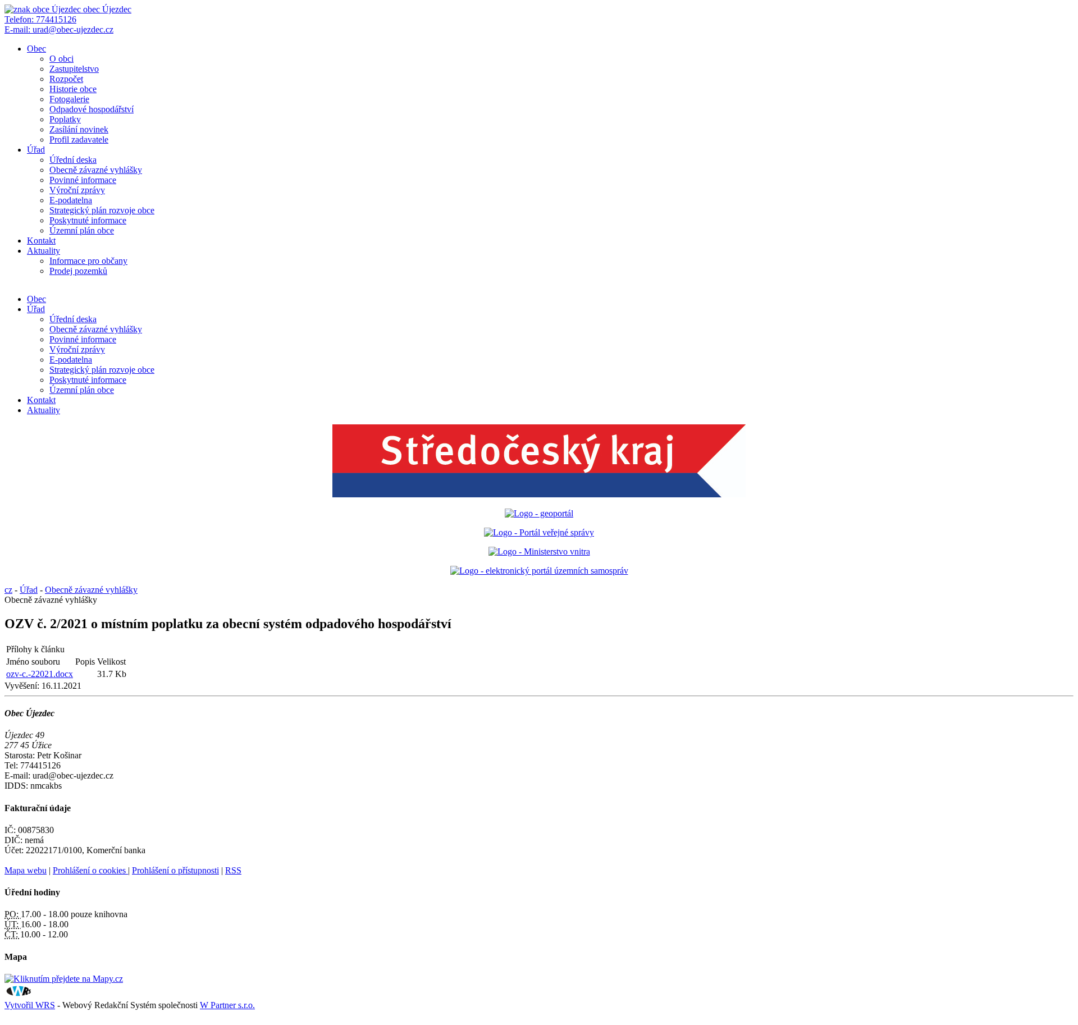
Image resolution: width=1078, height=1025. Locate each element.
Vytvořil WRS (29, 1005)
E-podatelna (70, 200)
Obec (36, 48)
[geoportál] (539, 513)
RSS (233, 870)
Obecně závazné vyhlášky (95, 170)
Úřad (36, 149)
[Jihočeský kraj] (539, 494)
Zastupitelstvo (74, 69)
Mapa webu (25, 870)
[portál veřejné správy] (539, 532)
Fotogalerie (69, 99)
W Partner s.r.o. (227, 1005)
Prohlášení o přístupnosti (175, 870)
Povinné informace (82, 180)
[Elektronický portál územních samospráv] (539, 570)
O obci (61, 58)
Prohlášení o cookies (90, 870)
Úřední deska (73, 159)
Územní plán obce (81, 230)
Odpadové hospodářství (91, 109)
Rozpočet (66, 79)
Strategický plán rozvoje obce (101, 210)
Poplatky (65, 119)
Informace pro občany (88, 261)
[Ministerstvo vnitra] (539, 551)
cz (8, 589)
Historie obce (73, 89)
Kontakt (41, 240)
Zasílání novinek (78, 129)
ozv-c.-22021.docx (39, 674)
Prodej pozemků (78, 271)
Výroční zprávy (77, 190)
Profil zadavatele (78, 139)
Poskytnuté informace (87, 220)
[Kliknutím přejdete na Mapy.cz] (63, 978)
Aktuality (43, 250)
